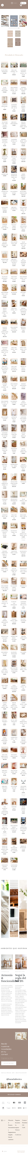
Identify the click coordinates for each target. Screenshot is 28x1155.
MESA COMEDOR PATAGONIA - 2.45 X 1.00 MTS (14, 329)
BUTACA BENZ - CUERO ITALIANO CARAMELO (23, 193)
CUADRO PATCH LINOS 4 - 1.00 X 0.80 (14, 739)
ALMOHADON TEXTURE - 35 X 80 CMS (14, 141)
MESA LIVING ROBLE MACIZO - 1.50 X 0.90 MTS (4, 756)
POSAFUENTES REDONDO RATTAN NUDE (5, 867)
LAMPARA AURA (4, 174)
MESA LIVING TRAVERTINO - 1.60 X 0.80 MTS (14, 368)
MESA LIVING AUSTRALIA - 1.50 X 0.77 (14, 72)
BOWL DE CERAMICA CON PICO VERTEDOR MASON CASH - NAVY (23, 828)
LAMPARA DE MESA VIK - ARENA (14, 419)
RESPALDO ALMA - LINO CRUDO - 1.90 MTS (4, 638)
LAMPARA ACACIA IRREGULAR (23, 434)
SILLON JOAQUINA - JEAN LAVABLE (5, 89)
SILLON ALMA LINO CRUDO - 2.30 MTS (23, 158)
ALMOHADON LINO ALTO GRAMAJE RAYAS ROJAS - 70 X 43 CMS (4, 350)
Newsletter (24, 1122)
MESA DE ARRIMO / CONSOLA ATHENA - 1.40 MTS (5, 311)
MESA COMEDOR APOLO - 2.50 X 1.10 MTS (4, 294)
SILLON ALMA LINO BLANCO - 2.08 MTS (5, 278)
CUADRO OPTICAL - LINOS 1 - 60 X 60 (23, 704)
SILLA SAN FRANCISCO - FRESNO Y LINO (5, 244)
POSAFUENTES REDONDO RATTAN (14, 450)
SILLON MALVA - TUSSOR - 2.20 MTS (14, 532)
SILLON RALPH (14, 292)
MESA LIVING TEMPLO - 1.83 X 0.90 (14, 349)
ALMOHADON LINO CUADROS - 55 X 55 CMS (23, 419)
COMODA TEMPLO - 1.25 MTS (23, 687)
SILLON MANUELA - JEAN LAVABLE (23, 501)
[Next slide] (25, 21)
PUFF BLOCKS (23, 481)
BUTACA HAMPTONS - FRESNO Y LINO (23, 450)
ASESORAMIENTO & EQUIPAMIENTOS (10, 34)
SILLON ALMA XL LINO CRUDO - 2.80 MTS (23, 553)
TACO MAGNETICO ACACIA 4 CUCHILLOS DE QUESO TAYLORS (4, 810)
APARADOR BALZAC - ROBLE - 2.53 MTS (14, 621)
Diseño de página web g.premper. (21, 1152)
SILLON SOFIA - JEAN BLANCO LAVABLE (14, 654)
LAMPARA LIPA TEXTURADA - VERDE (5, 158)
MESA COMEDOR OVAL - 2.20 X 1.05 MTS (14, 385)
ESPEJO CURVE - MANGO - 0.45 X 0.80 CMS (23, 349)
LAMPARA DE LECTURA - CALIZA (4, 501)
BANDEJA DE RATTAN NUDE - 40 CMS (23, 848)
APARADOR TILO (23, 585)
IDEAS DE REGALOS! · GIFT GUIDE (17, 42)
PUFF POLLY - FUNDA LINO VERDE (4, 450)
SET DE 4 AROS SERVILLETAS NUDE (14, 722)
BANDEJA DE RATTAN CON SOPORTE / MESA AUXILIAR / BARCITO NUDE (4, 849)
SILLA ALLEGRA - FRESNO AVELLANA (14, 587)
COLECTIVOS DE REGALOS (18, 34)
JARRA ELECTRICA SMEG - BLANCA (23, 772)
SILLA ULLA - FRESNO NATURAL (14, 226)
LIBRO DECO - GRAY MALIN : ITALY (4, 772)
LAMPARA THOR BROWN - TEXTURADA (14, 638)
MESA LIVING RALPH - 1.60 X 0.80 (14, 517)
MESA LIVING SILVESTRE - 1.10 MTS (5, 603)
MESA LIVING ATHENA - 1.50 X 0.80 (14, 310)
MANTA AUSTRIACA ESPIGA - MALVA (23, 403)
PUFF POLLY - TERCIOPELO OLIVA (4, 722)
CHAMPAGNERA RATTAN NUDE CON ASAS (14, 867)
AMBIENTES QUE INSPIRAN (14, 948)
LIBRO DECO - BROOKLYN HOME (23, 329)
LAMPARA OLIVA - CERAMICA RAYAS (4, 193)
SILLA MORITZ (23, 652)
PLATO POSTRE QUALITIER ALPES (14, 788)
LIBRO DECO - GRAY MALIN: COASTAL (4, 788)
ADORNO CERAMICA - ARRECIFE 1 (23, 176)
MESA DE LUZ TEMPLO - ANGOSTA (23, 368)
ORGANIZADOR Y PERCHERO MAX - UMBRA (14, 501)
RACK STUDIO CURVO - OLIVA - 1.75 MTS (14, 278)
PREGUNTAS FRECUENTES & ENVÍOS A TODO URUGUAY (10, 42)
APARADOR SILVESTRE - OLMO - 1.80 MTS (4, 226)
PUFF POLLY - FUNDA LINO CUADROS (14, 434)
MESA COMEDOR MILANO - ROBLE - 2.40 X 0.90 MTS (4, 587)
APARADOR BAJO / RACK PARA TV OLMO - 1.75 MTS (23, 570)
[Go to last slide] (3, 21)
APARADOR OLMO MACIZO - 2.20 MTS (23, 385)
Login (5, 1151)
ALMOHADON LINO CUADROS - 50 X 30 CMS (4, 434)
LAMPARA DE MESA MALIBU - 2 (4, 106)
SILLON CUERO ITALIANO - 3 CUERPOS (5, 209)
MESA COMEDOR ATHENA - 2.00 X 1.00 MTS (23, 278)
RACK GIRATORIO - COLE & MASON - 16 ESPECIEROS (14, 670)
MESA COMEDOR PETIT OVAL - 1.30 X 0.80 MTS (4, 403)
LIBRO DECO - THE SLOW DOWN (4, 466)
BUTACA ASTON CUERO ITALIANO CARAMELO (14, 483)
